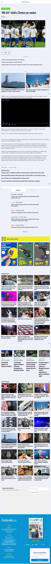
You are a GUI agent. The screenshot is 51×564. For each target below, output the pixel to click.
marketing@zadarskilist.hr (10, 540)
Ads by (47, 126)
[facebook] (2, 52)
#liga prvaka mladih (12, 167)
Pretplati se (39, 560)
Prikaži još (25, 231)
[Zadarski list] (25, 2)
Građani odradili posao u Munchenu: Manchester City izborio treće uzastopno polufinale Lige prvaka (22, 64)
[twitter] (5, 52)
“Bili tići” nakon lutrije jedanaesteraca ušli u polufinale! (13, 59)
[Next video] (6, 124)
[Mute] (9, 124)
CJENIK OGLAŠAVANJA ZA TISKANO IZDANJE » (9, 544)
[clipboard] (8, 52)
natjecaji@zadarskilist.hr (9, 541)
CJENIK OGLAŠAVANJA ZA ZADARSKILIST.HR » (9, 543)
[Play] (2, 124)
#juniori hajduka (4, 167)
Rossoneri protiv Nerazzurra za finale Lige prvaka (12, 62)
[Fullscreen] (48, 124)
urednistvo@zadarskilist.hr (9, 549)
